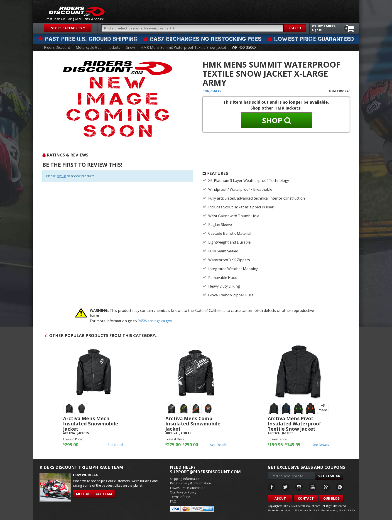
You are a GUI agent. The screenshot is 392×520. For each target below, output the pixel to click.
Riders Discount (57, 47)
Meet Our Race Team (94, 494)
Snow (130, 47)
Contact (306, 498)
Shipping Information (185, 478)
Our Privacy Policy (183, 492)
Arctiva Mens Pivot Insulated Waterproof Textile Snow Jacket (294, 423)
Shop (273, 120)
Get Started (329, 476)
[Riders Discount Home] (76, 11)
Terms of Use (180, 497)
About (280, 498)
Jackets (114, 47)
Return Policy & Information (190, 483)
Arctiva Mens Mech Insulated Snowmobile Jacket (90, 423)
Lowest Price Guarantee (187, 488)
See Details (116, 444)
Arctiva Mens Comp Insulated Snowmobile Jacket (192, 423)
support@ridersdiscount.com (205, 471)
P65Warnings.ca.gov (155, 320)
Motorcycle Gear (89, 47)
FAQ (173, 501)
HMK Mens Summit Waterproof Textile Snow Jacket (183, 47)
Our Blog (331, 498)
